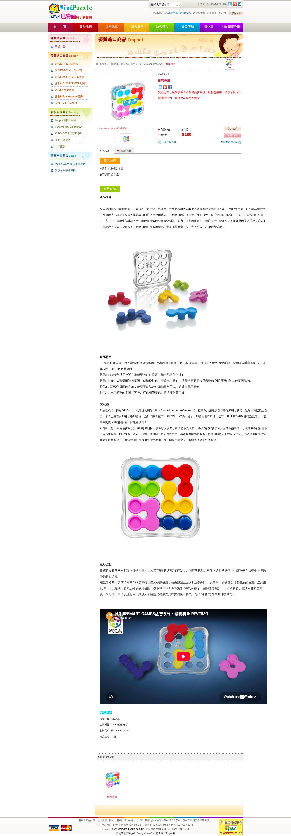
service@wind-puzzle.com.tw (128, 829)
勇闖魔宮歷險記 (229, 142)
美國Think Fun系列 (66, 103)
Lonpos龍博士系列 (65, 120)
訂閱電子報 (203, 4)
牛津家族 (60, 146)
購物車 (159, 833)
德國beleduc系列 (64, 89)
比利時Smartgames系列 (69, 96)
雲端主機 (170, 833)
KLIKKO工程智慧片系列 (69, 133)
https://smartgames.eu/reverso (173, 410)
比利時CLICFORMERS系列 (71, 83)
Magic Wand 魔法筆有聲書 (70, 163)
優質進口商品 (128, 64)
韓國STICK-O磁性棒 (66, 63)
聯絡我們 (216, 4)
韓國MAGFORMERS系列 (69, 76)
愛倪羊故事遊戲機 (65, 170)
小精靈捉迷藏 (168, 142)
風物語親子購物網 (177, 12)
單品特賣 (60, 46)
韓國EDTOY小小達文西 (68, 70)
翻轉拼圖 (112, 796)
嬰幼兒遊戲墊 (62, 139)
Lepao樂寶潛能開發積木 (69, 126)
